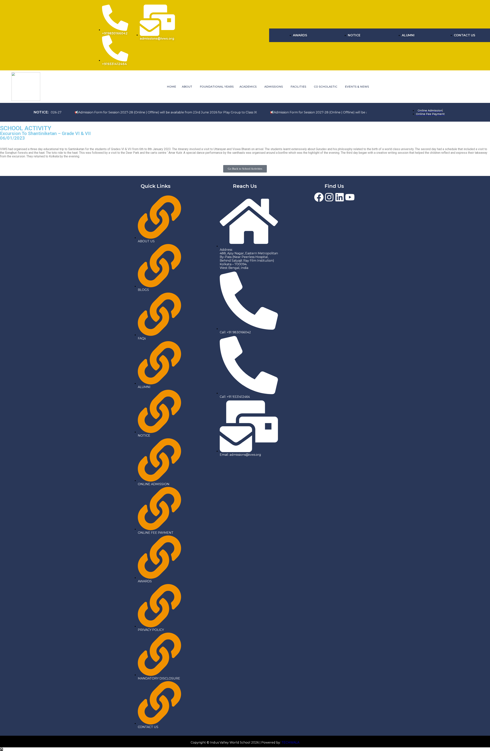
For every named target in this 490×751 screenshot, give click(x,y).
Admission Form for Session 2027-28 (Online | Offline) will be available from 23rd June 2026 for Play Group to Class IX (116, 112)
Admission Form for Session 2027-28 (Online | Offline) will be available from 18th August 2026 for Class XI (302, 112)
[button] (188, 86)
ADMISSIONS (273, 86)
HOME (171, 86)
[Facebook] (319, 197)
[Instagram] (329, 197)
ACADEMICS (248, 86)
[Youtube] (350, 197)
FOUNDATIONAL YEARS (217, 86)
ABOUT (187, 86)
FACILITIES (298, 86)
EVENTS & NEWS (357, 86)
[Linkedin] (339, 197)
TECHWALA (290, 742)
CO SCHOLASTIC (325, 86)
